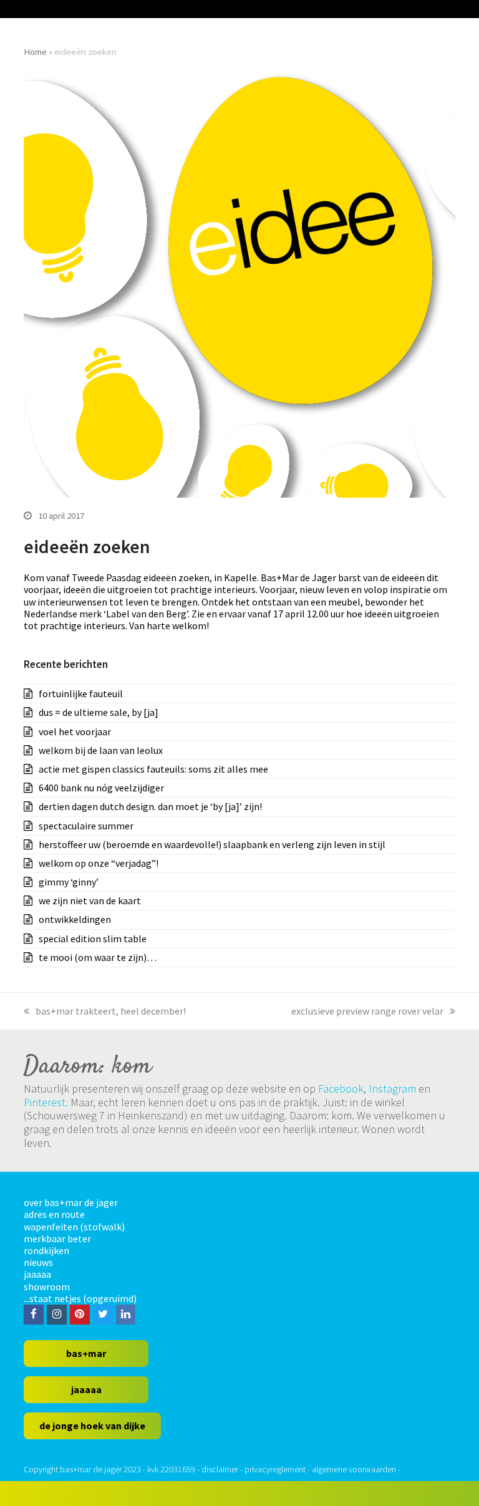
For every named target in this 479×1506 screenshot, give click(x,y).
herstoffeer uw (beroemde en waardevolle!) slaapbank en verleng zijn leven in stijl (212, 844)
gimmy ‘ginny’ (69, 882)
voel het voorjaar (75, 731)
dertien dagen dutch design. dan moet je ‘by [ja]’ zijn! (150, 806)
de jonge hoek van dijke (92, 1425)
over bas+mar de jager (71, 1202)
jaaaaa (37, 1274)
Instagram (392, 1088)
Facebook (341, 1088)
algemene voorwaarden (354, 1469)
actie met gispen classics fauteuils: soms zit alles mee (153, 769)
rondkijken (46, 1250)
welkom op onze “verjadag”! (98, 863)
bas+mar (86, 1353)
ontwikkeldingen (75, 919)
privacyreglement (275, 1469)
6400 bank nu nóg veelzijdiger (101, 787)
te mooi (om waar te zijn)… (98, 957)
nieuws (38, 1262)
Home (35, 51)
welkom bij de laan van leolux (101, 750)
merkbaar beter (57, 1238)
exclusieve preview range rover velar (367, 1011)
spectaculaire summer (86, 825)
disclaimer (219, 1469)
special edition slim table (93, 938)
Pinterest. (46, 1102)
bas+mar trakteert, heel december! (111, 1011)
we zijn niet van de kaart (90, 900)
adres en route (54, 1214)
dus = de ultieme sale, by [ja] (98, 712)
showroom (47, 1286)
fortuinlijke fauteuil (81, 693)
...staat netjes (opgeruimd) (80, 1298)
